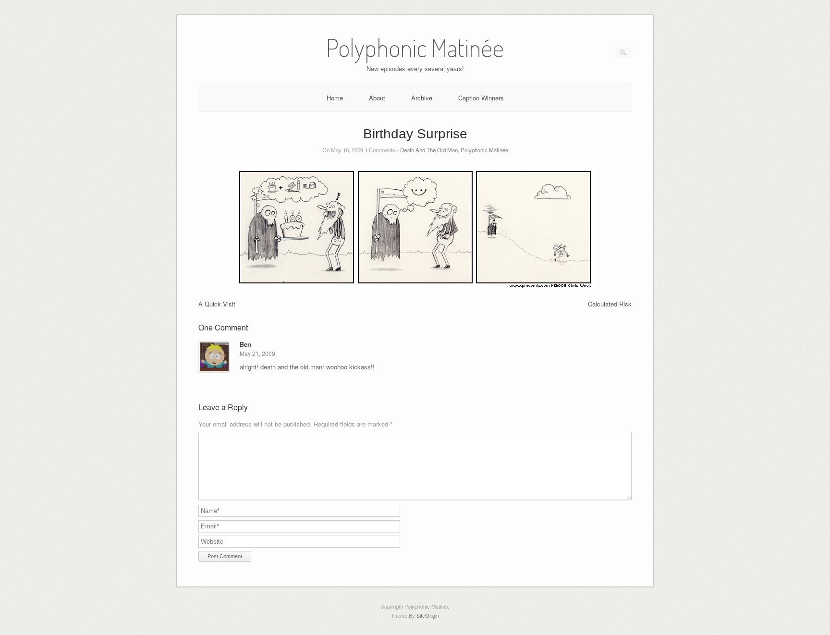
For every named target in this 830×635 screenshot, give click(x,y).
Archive (421, 97)
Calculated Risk (610, 304)
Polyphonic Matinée (484, 150)
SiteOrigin (427, 615)
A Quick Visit (216, 304)
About (377, 97)
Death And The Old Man (429, 150)
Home (335, 97)
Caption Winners (481, 97)
